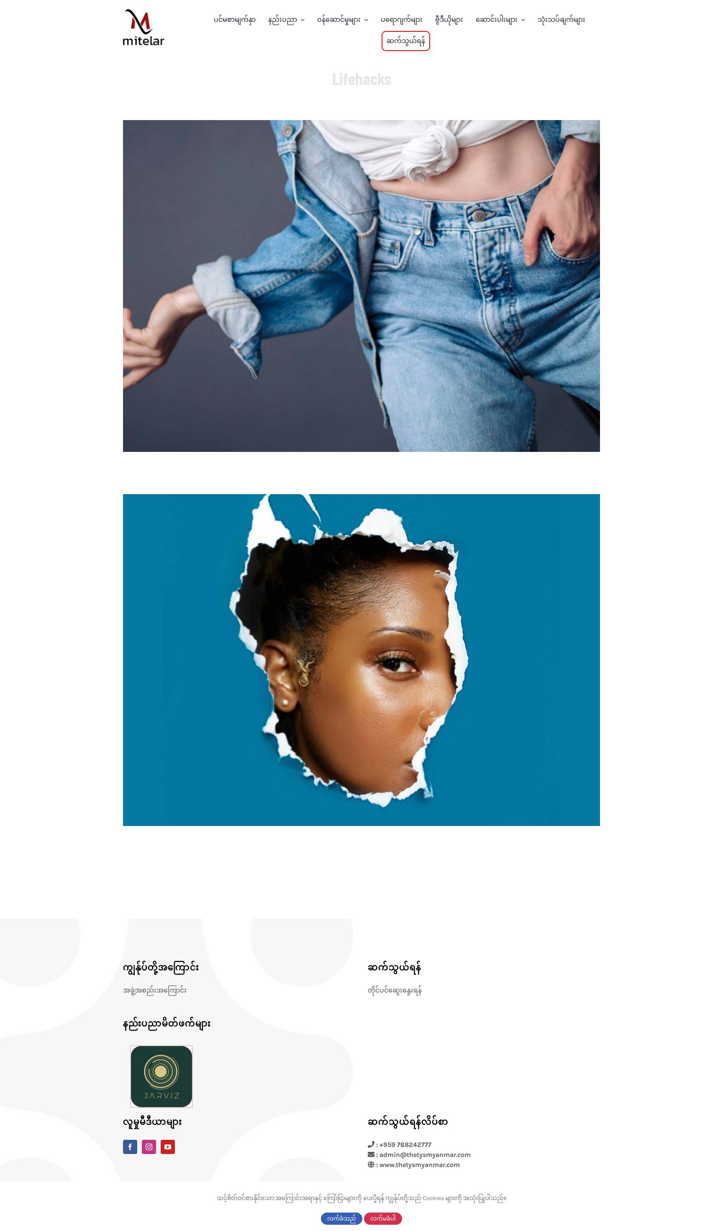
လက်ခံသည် (341, 1219)
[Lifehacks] (361, 286)
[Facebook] (130, 1147)
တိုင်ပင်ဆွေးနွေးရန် (395, 990)
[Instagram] (149, 1147)
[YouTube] (168, 1147)
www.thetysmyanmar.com (419, 1165)
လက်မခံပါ (383, 1219)
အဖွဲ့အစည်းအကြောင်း (155, 990)
